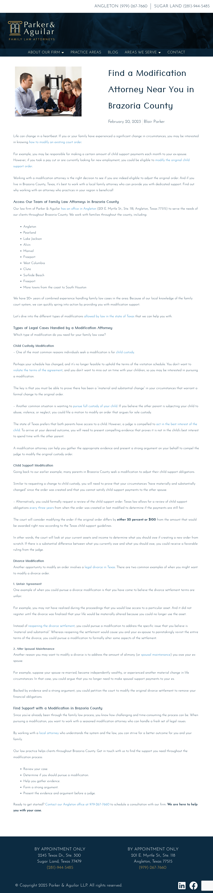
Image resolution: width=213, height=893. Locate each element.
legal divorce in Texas (100, 567)
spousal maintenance (155, 654)
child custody (125, 352)
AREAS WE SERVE (141, 52)
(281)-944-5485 (60, 868)
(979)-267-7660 (153, 868)
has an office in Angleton (78, 208)
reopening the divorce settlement (51, 626)
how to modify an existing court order (55, 142)
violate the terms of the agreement (38, 370)
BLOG (113, 52)
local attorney (49, 733)
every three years (42, 508)
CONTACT (176, 52)
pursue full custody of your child (95, 406)
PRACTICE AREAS (86, 52)
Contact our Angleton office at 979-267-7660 (77, 804)
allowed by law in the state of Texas (109, 316)
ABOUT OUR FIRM (44, 52)
